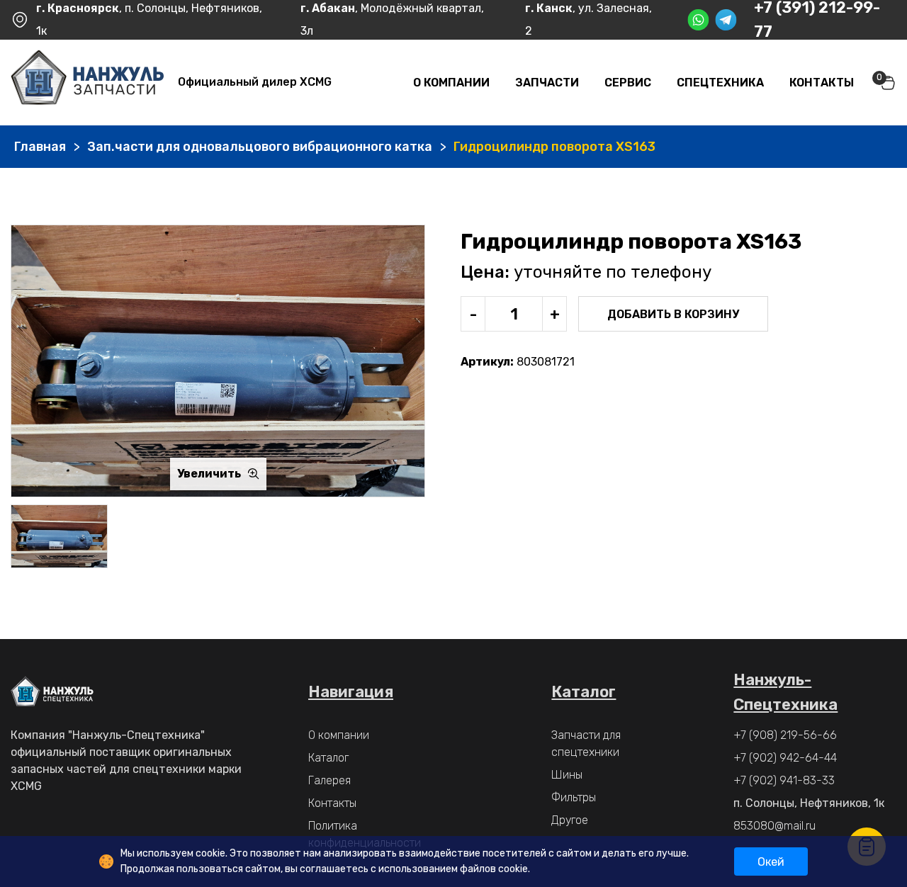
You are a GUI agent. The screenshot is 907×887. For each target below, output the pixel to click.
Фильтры (573, 797)
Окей (770, 862)
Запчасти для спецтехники (586, 743)
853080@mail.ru (774, 825)
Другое (569, 820)
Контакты (821, 82)
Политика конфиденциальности (364, 834)
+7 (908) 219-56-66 (785, 735)
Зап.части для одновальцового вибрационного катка (259, 146)
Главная (40, 146)
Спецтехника (720, 82)
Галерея (329, 780)
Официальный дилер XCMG (255, 82)
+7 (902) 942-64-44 (785, 757)
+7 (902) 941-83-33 (784, 780)
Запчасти (547, 82)
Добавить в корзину (673, 314)
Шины (566, 774)
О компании (451, 82)
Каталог (328, 757)
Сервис (627, 82)
